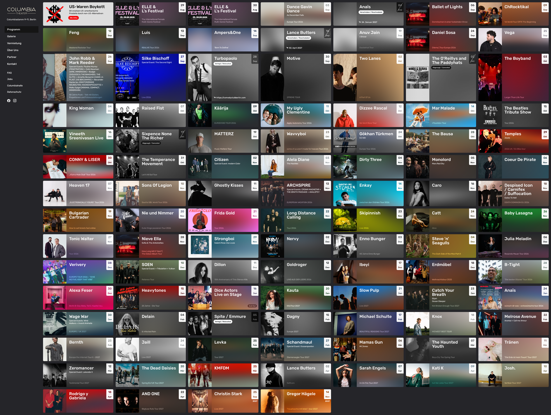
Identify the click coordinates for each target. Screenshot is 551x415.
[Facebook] (9, 100)
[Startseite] (21, 11)
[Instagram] (15, 100)
